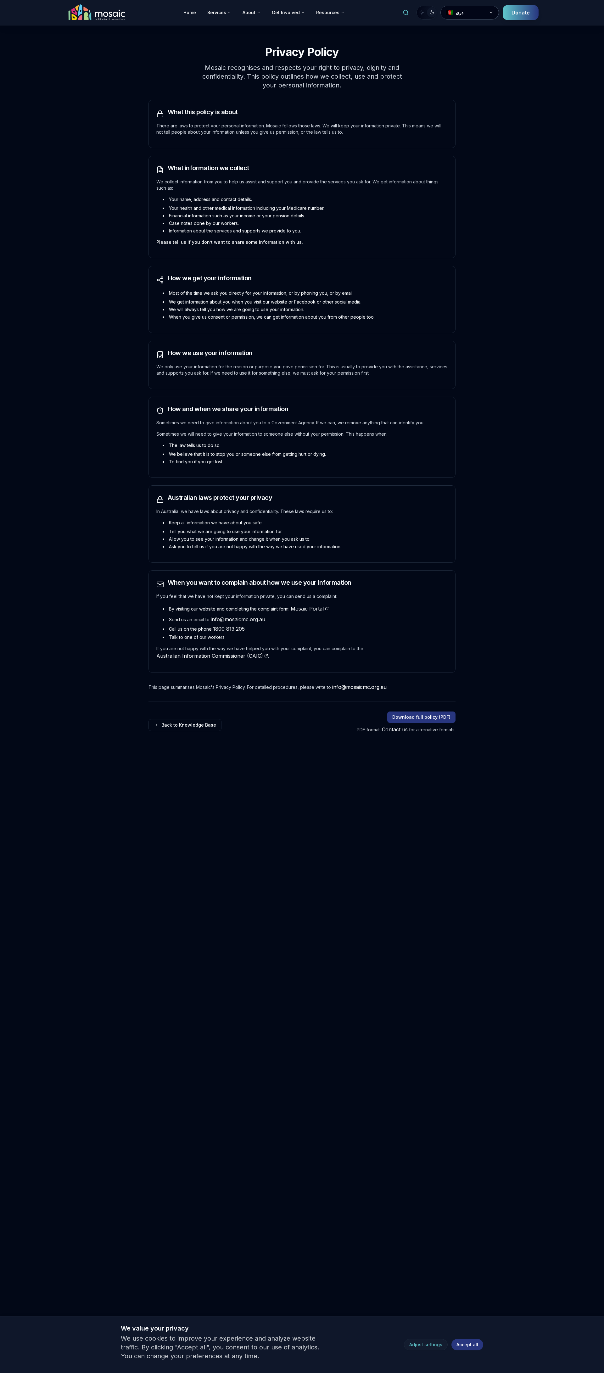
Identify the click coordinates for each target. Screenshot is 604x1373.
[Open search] (406, 13)
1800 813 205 (229, 629)
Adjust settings (425, 1344)
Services (216, 12)
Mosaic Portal (307, 609)
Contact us (395, 729)
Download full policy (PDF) (421, 717)
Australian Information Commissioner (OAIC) (209, 656)
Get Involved (286, 12)
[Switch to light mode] (427, 13)
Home (189, 12)
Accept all (467, 1344)
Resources (327, 12)
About (249, 12)
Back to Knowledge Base (188, 725)
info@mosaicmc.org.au (238, 619)
